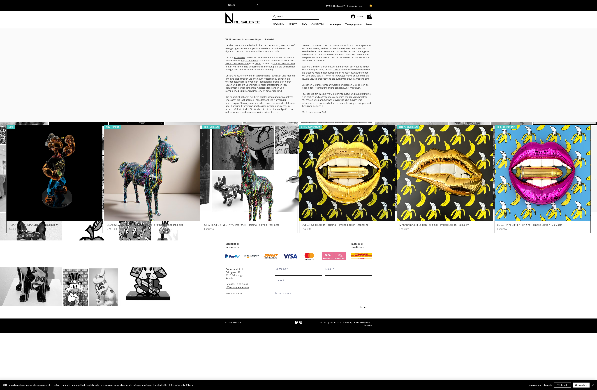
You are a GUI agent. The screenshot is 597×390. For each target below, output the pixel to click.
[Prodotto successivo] (595, 179)
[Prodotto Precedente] (2, 179)
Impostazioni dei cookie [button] (540, 385)
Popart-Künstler (249, 60)
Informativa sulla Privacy (181, 385)
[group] (298, 179)
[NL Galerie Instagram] (300, 322)
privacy (348, 322)
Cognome (281, 269)
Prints (258, 63)
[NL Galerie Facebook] (296, 322)
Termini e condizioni (361, 322)
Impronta (324, 322)
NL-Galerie (239, 57)
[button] (369, 16)
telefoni (280, 280)
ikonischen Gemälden (237, 63)
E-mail (328, 269)
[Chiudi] (593, 385)
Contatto (368, 325)
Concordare (581, 385)
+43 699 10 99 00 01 (237, 284)
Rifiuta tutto (562, 385)
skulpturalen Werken (284, 63)
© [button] (226, 322)
